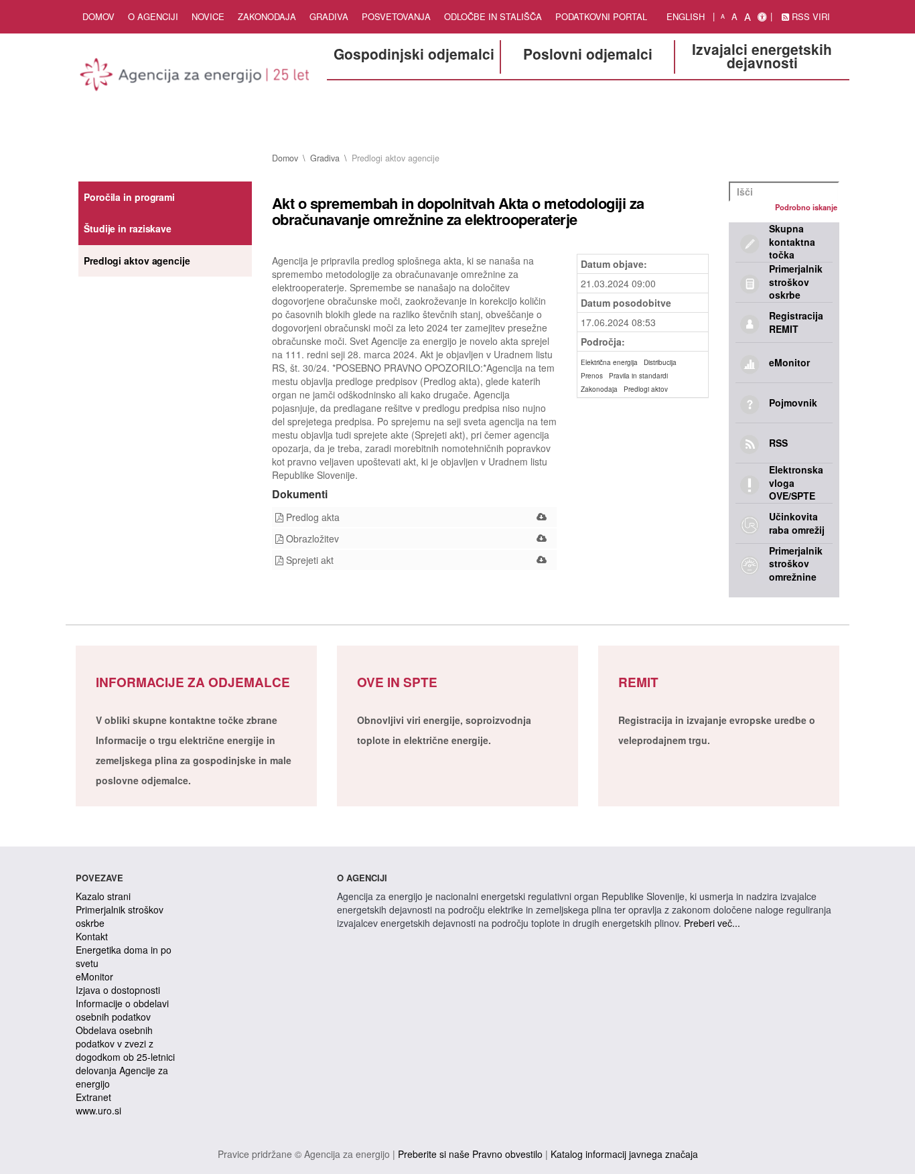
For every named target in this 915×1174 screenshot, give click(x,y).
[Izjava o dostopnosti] (762, 16)
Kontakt (92, 936)
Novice (208, 16)
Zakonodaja (267, 16)
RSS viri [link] (809, 16)
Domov (98, 16)
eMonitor (94, 976)
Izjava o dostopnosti (118, 990)
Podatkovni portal (601, 16)
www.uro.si (98, 1110)
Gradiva (328, 16)
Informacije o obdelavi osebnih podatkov (122, 1010)
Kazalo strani (103, 896)
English (685, 16)
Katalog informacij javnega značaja (624, 1154)
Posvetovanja (396, 16)
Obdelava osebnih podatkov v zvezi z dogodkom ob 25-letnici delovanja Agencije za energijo (125, 1056)
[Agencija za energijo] (196, 77)
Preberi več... (712, 923)
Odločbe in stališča (493, 16)
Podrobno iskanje (806, 207)
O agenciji (153, 16)
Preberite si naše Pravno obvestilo (470, 1154)
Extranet (93, 1097)
